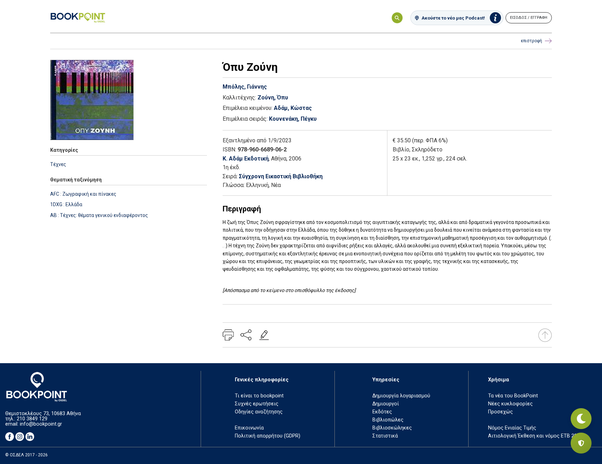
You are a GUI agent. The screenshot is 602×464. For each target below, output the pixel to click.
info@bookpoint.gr (41, 424)
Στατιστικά (385, 436)
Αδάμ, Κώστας (293, 108)
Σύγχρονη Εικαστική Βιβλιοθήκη (281, 176)
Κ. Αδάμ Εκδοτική (246, 158)
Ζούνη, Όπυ (272, 97)
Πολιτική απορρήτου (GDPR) (267, 436)
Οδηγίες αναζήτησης (259, 412)
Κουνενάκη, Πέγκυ (293, 118)
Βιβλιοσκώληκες (392, 428)
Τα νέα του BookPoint (513, 396)
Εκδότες (382, 412)
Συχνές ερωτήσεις (256, 404)
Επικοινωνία (249, 428)
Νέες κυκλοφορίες (510, 404)
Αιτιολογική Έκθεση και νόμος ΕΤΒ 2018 (535, 436)
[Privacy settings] (581, 443)
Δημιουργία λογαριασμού (401, 396)
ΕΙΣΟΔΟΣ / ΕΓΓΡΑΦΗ (528, 17)
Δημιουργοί (385, 404)
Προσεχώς (500, 412)
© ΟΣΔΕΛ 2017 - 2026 (26, 454)
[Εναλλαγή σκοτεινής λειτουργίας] (581, 418)
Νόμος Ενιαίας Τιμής (512, 428)
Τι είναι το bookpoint (259, 396)
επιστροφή (531, 40)
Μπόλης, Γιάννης (245, 86)
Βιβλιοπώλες (387, 420)
